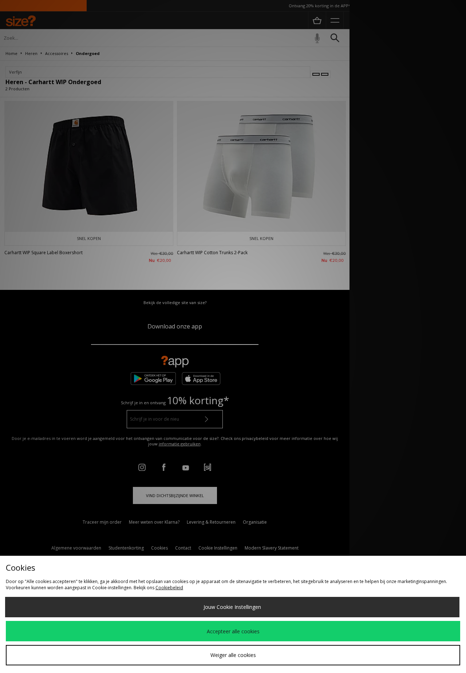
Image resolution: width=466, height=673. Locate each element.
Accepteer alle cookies (233, 631)
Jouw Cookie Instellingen (232, 606)
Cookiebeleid (169, 588)
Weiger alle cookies (233, 655)
